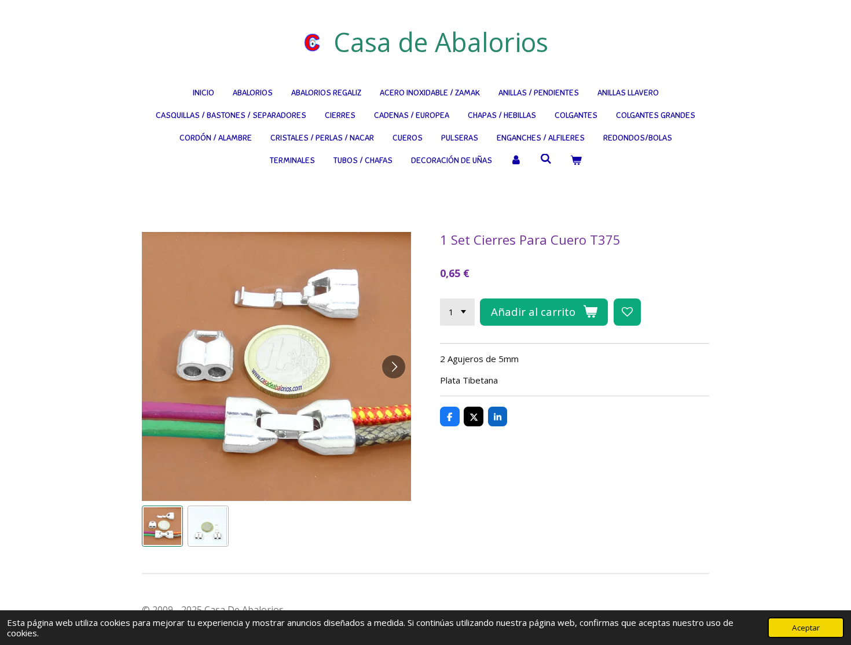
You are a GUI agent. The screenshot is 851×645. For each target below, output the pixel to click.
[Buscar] (546, 159)
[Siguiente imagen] (393, 366)
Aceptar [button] (806, 627)
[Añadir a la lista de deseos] (627, 312)
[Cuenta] (516, 160)
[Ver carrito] (576, 160)
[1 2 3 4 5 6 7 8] (457, 312)
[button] (162, 526)
